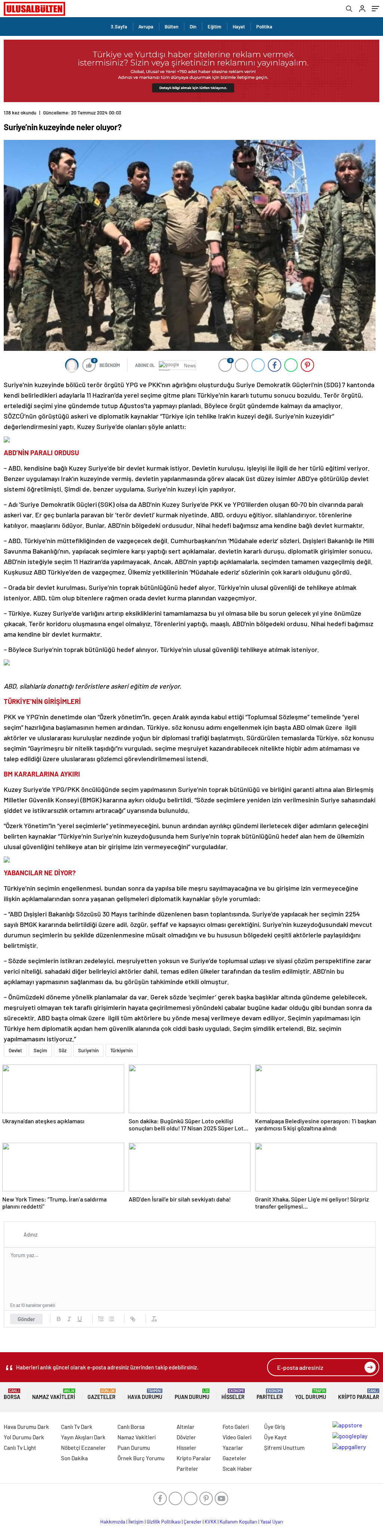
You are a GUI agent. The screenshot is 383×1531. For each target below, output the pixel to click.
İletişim (136, 1522)
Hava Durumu (145, 1394)
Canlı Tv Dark (76, 1426)
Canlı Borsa (131, 1426)
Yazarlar (233, 1447)
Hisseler (233, 1394)
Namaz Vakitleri (53, 1394)
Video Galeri (237, 1437)
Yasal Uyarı (271, 1522)
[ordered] (101, 1318)
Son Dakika (74, 1458)
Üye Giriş (274, 1426)
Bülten (171, 27)
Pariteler (270, 1394)
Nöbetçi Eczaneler (83, 1447)
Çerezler (193, 1522)
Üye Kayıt (275, 1437)
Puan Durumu (192, 1394)
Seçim (40, 1050)
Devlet (15, 1050)
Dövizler (186, 1437)
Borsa (12, 1394)
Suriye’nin (88, 1050)
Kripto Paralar (358, 1394)
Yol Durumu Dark (24, 1437)
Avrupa (145, 27)
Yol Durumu (310, 1394)
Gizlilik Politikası (164, 1522)
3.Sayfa (119, 27)
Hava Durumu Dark (26, 1426)
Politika (264, 27)
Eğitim (214, 27)
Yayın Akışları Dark (83, 1437)
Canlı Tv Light (20, 1447)
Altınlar (185, 1426)
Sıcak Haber (237, 1468)
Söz (63, 1050)
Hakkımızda (112, 1522)
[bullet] (111, 1318)
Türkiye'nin (121, 1050)
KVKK (211, 1522)
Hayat (239, 27)
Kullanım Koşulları (238, 1522)
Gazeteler (102, 1394)
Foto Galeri (236, 1426)
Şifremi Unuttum (284, 1447)
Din (193, 27)
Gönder (26, 1319)
